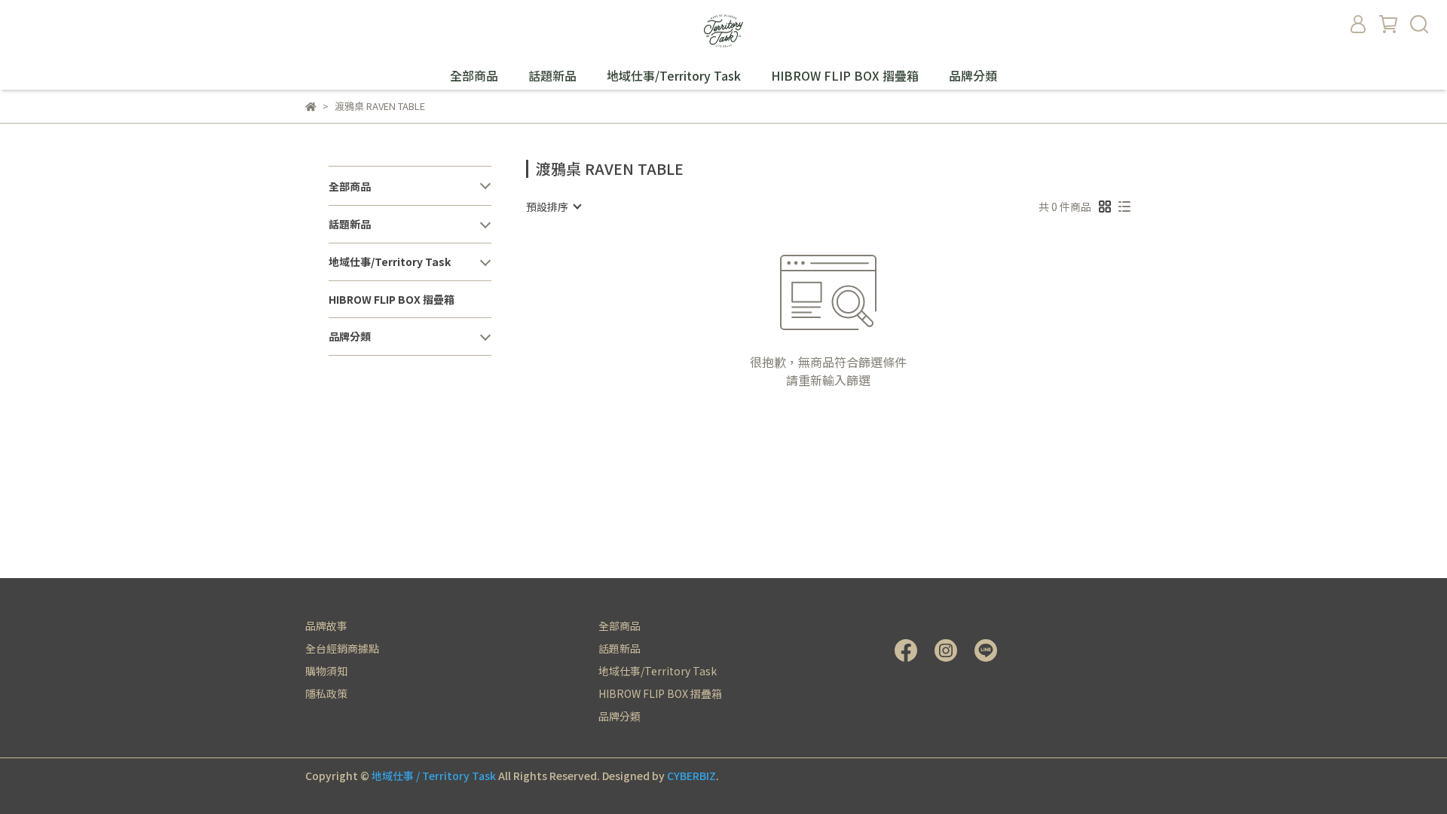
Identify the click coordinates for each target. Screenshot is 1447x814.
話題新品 (552, 75)
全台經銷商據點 (342, 648)
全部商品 (474, 75)
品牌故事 (326, 625)
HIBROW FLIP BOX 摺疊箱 (845, 75)
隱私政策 (326, 693)
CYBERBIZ (691, 775)
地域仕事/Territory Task (674, 75)
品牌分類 (973, 75)
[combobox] (553, 206)
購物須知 (326, 670)
